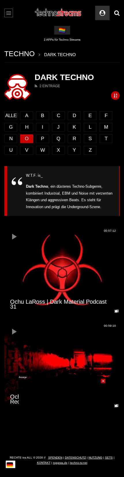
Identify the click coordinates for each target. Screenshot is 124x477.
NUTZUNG (95, 457)
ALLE (11, 115)
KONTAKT (43, 462)
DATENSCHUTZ (75, 457)
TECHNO (19, 54)
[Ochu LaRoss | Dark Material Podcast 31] (62, 270)
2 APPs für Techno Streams (62, 39)
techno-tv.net (78, 462)
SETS (109, 457)
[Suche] (117, 13)
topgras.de (60, 462)
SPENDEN (55, 457)
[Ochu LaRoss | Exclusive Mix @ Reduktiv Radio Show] (62, 365)
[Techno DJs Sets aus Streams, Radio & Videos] (58, 13)
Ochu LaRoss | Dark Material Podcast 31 (58, 304)
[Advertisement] (62, 415)
